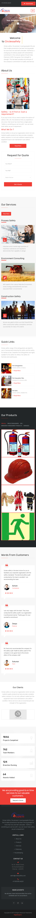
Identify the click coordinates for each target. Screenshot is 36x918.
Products (18, 842)
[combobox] (18, 177)
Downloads (29, 3)
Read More (18, 146)
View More (6, 214)
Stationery (18, 849)
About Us (18, 839)
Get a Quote (18, 184)
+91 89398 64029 (6, 3)
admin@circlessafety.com (18, 875)
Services (18, 846)
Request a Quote (18, 800)
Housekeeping (18, 853)
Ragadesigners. (18, 915)
